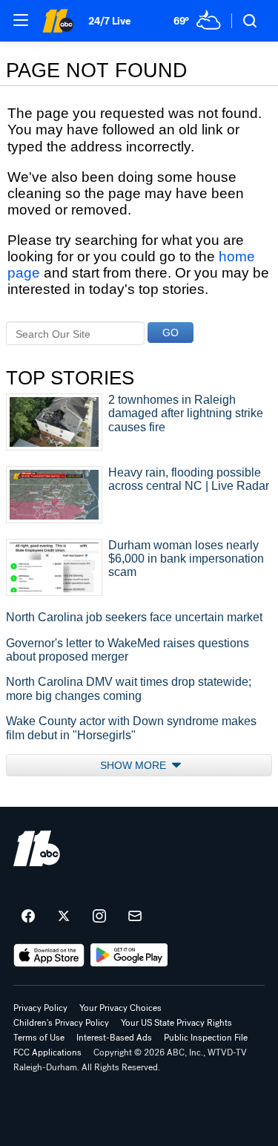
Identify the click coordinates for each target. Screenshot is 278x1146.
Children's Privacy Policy (61, 1022)
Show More (134, 765)
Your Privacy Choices (120, 1007)
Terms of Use (38, 1037)
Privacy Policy (40, 1007)
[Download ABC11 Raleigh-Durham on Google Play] (129, 955)
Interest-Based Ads (114, 1037)
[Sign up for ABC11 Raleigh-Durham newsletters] (135, 916)
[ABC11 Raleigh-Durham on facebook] (28, 916)
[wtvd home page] (36, 848)
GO (170, 332)
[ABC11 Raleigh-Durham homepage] (57, 21)
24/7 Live (109, 21)
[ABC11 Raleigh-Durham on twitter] (64, 916)
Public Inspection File (206, 1037)
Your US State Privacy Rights (176, 1022)
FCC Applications (47, 1052)
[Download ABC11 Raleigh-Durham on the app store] (49, 955)
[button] (20, 20)
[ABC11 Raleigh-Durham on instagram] (99, 916)
